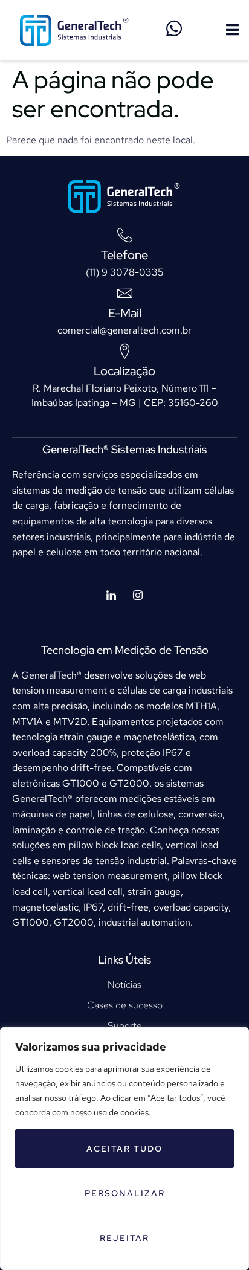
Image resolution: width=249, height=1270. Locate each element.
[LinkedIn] (111, 596)
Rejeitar (124, 1238)
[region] (124, 1148)
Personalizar (125, 1193)
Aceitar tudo (124, 1148)
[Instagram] (138, 596)
